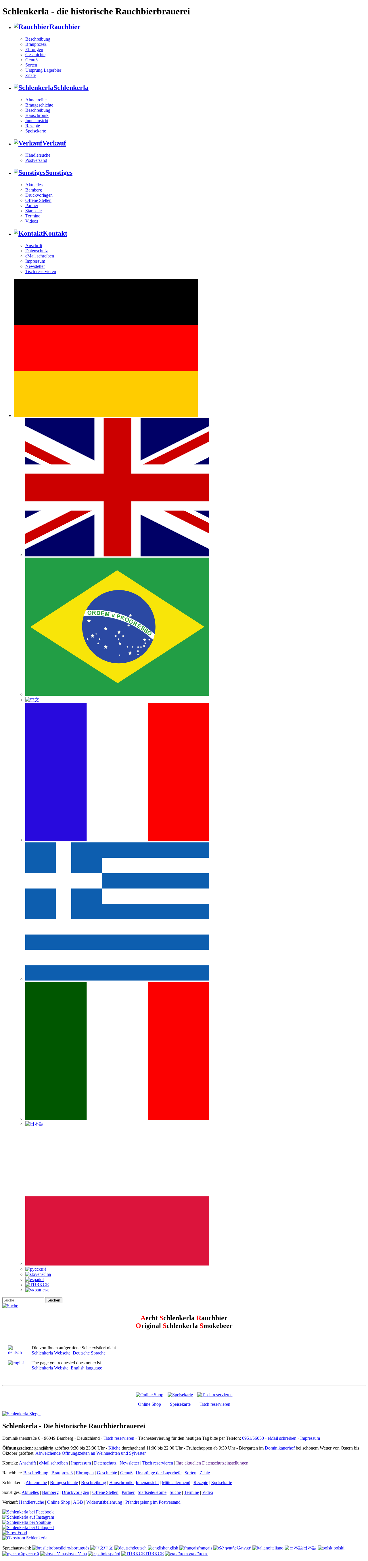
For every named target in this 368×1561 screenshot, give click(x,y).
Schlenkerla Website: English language (67, 1367)
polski (339, 1547)
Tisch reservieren (40, 271)
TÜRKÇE (154, 1553)
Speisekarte (35, 130)
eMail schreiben (39, 255)
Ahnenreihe (36, 99)
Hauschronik (37, 115)
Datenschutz (36, 250)
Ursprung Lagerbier (43, 70)
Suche (175, 1492)
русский (31, 1553)
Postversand (36, 160)
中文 (108, 1547)
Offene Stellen (38, 200)
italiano (276, 1547)
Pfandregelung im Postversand (153, 1502)
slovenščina (76, 1553)
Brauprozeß (36, 44)
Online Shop (149, 1404)
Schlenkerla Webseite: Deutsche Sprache (69, 1352)
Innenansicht (36, 120)
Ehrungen (34, 49)
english (171, 1547)
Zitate (30, 75)
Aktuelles (34, 184)
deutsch (140, 1547)
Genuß (31, 59)
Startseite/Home (152, 1492)
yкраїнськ (198, 1553)
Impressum (35, 261)
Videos (31, 221)
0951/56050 (253, 1438)
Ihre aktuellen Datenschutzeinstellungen (212, 1462)
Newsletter (35, 266)
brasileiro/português (71, 1547)
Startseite (33, 210)
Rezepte (32, 125)
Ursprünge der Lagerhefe (158, 1472)
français (205, 1547)
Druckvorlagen (39, 195)
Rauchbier (64, 27)
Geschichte (35, 54)
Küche (114, 1448)
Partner (31, 205)
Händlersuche (37, 155)
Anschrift (33, 245)
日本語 (310, 1547)
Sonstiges (58, 172)
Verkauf (54, 143)
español (113, 1553)
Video (207, 1492)
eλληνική (243, 1547)
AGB (78, 1502)
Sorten (31, 64)
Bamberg (33, 189)
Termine (32, 215)
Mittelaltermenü (176, 1482)
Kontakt (55, 233)
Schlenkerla (71, 87)
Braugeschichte (39, 105)
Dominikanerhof (280, 1448)
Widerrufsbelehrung (104, 1502)
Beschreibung (37, 39)
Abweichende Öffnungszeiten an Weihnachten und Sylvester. (91, 1453)
